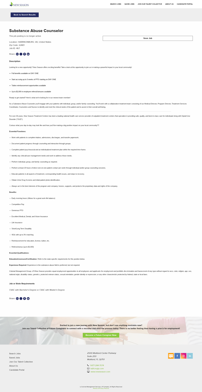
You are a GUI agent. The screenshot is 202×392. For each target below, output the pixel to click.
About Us (169, 4)
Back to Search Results (25, 14)
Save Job (147, 38)
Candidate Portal (185, 4)
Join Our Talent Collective (150, 4)
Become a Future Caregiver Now (101, 335)
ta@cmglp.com (97, 368)
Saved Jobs (129, 4)
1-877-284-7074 (97, 365)
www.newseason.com (100, 371)
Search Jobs (115, 4)
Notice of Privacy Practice (101, 388)
